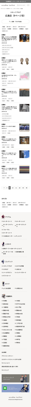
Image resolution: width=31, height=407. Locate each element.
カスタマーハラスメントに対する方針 (11, 359)
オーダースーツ (7, 221)
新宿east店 (19, 313)
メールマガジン (7, 272)
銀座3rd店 (6, 310)
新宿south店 (6, 317)
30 (23, 188)
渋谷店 (18, 317)
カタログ (5, 269)
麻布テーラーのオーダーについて (12, 248)
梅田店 (5, 336)
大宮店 (18, 301)
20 (19, 188)
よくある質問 (7, 288)
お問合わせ (19, 288)
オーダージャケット (8, 225)
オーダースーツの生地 (8, 252)
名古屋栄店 (19, 330)
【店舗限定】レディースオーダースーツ (15, 1)
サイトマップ (5, 370)
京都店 (18, 333)
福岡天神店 (6, 346)
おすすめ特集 (20, 266)
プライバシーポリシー (7, 356)
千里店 (5, 339)
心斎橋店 (18, 336)
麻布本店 (5, 304)
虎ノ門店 (18, 307)
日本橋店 (5, 323)
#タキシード (4, 31)
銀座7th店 (6, 313)
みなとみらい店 (7, 330)
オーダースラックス (21, 225)
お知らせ (18, 269)
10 (12, 188)
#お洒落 (9, 28)
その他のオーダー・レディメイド (12, 236)
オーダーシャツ (20, 221)
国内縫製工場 (20, 252)
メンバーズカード (21, 272)
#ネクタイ (15, 28)
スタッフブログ (7, 266)
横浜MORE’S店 (20, 326)
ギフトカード (7, 275)
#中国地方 (21, 28)
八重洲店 (5, 307)
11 (16, 188)
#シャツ (4, 28)
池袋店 (5, 320)
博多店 (18, 342)
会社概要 (4, 352)
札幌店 (5, 301)
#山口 (27, 28)
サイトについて (6, 363)
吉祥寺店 (5, 326)
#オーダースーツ (21, 26)
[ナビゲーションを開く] (28, 5)
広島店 (5, 342)
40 (26, 188)
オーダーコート (7, 233)
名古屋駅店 (6, 333)
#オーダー (9, 26)
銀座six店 (19, 310)
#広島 (3, 26)
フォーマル (6, 229)
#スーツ (14, 26)
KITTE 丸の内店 (20, 304)
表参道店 (18, 320)
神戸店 (18, 339)
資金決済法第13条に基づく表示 (10, 366)
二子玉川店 (19, 323)
